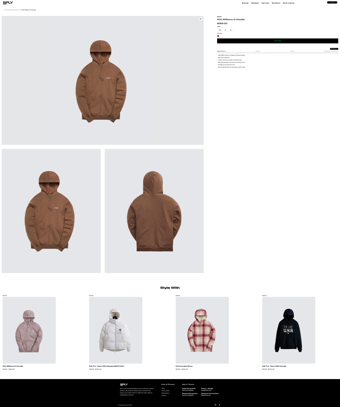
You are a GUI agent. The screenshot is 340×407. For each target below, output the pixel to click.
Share (334, 48)
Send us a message (187, 390)
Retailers (255, 3)
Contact (163, 395)
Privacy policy (165, 390)
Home (6, 10)
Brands (245, 3)
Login (332, 2)
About (163, 388)
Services (265, 3)
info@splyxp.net (205, 395)
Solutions (276, 3)
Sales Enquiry (165, 393)
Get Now (277, 41)
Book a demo (288, 3)
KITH (219, 17)
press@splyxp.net (206, 390)
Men (10, 10)
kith (19, 10)
